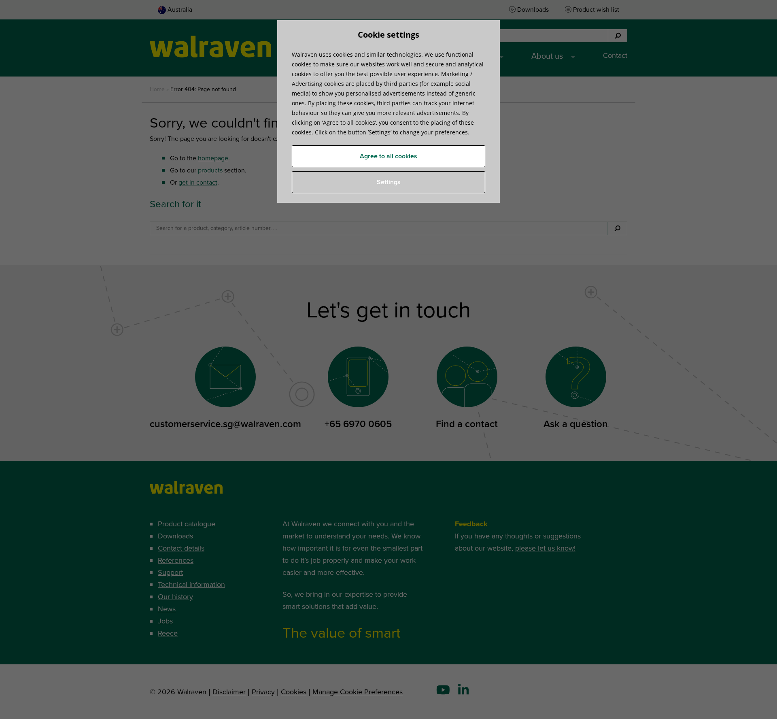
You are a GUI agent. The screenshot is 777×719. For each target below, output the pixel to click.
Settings (389, 182)
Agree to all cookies (388, 156)
